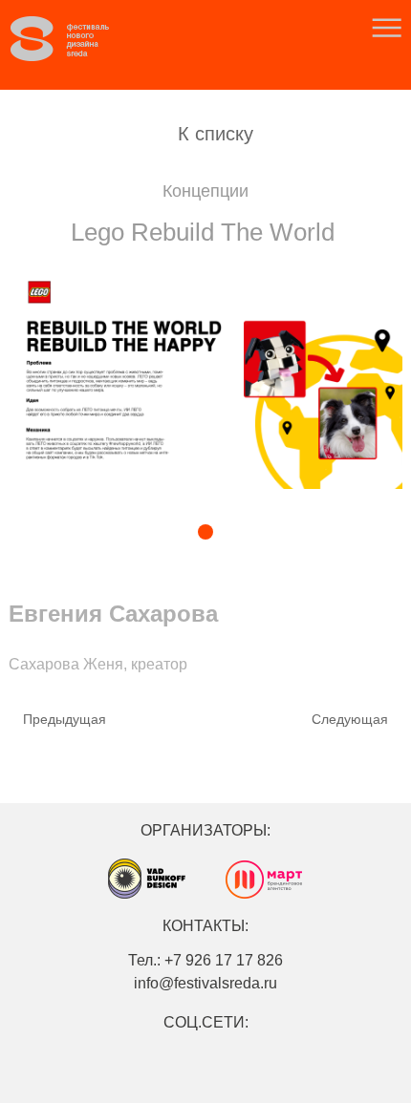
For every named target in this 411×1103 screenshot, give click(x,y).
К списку (215, 133)
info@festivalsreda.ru (205, 983)
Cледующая (350, 719)
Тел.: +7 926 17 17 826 (205, 960)
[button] (157, 534)
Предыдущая (64, 719)
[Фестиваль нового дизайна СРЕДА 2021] (77, 39)
